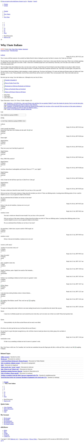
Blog (5, 432)
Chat (5, 411)
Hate (16, 49)
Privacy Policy (33, 439)
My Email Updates (9, 424)
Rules (5, 430)
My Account (7, 418)
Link (2, 112)
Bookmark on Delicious (24, 86)
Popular (6, 11)
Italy (10, 49)
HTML (2, 118)
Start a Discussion (8, 408)
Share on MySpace (21, 92)
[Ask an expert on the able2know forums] (12, 1)
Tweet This (16, 83)
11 (4, 30)
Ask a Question (8, 407)
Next (5, 33)
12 (4, 31)
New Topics (7, 14)
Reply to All (7, 37)
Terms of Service (23, 439)
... (4, 27)
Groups (6, 5)
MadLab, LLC (14, 439)
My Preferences (8, 421)
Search (35, 1)
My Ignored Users (8, 422)
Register (30, 1)
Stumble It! (14, 80)
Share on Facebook (20, 89)
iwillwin (3, 55)
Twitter (6, 433)
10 (4, 28)
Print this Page (14, 50)
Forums (6, 4)
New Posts (7, 17)
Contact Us (7, 436)
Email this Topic (5, 50)
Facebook (6, 435)
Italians (20, 49)
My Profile (7, 419)
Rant (13, 49)
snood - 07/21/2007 (19, 109)
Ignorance (25, 49)
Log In (25, 1)
